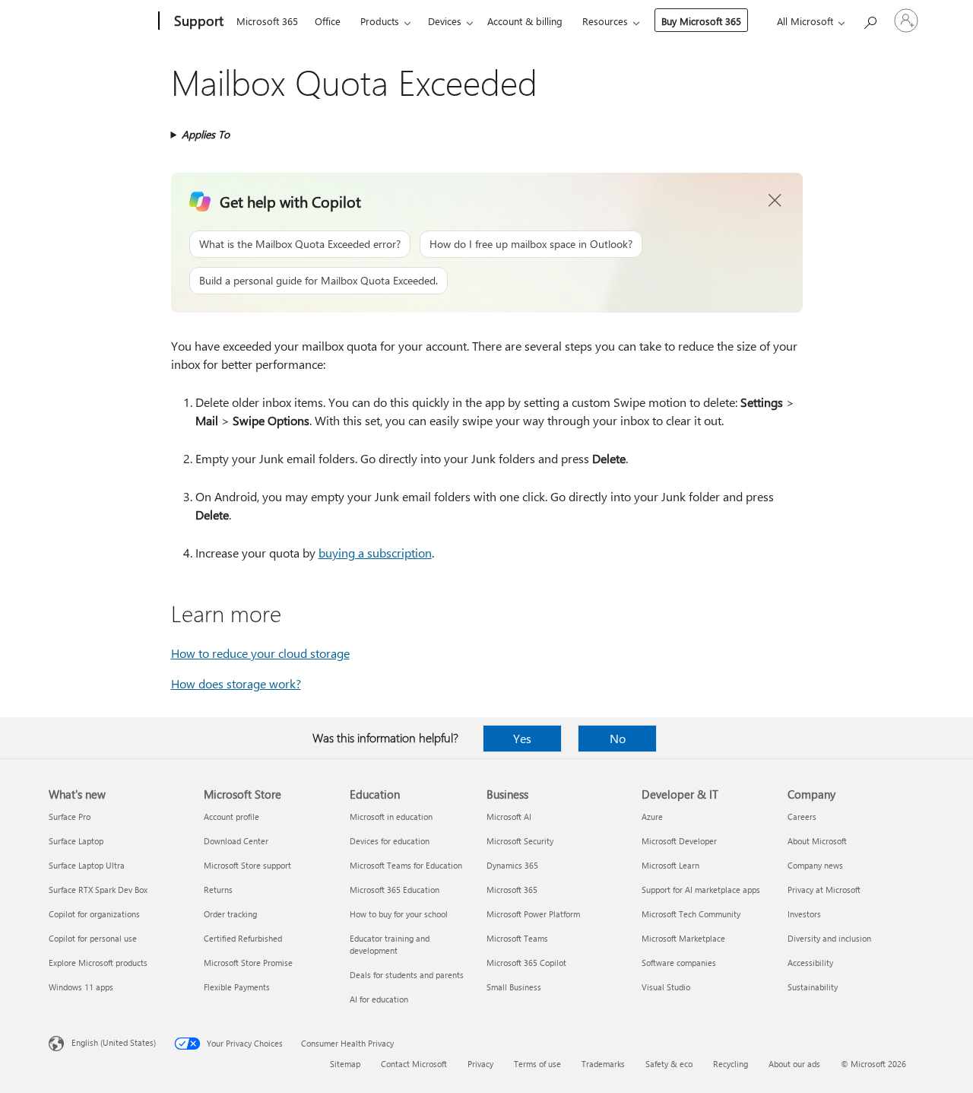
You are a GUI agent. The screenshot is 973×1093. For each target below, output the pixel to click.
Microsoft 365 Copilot (526, 962)
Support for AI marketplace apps (701, 889)
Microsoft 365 (267, 20)
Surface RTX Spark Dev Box (98, 889)
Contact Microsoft (414, 1063)
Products (379, 20)
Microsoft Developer (679, 841)
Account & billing (525, 20)
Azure (652, 816)
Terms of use (537, 1063)
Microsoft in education (391, 816)
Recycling (730, 1063)
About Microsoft (817, 841)
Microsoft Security (519, 841)
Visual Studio (666, 987)
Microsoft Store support (247, 865)
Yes (522, 738)
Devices (444, 20)
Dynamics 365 (512, 865)
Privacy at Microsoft (824, 889)
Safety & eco (669, 1063)
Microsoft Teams (517, 938)
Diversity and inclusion (829, 938)
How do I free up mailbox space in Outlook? (530, 244)
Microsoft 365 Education (394, 889)
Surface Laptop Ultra (87, 865)
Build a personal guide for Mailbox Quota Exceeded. (318, 280)
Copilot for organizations (94, 914)
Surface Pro (69, 816)
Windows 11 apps (81, 987)
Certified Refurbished (243, 938)
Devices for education (389, 841)
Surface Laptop (76, 841)
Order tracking (230, 914)
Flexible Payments (237, 987)
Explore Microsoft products (98, 962)
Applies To (206, 134)
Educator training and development (389, 944)
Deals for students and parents (407, 974)
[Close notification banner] (775, 201)
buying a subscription (375, 553)
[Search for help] (869, 19)
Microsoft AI (508, 816)
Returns (218, 889)
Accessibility (810, 962)
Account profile (231, 816)
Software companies (679, 962)
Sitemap (345, 1063)
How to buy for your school (399, 914)
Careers (802, 816)
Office (328, 20)
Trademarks (603, 1063)
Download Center (236, 841)
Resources (605, 20)
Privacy (480, 1063)
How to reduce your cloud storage (260, 653)
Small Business (513, 987)
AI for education (379, 999)
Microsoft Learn (670, 865)
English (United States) (113, 1042)
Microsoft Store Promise (248, 962)
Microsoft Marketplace (683, 938)
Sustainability (813, 987)
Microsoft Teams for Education (406, 865)
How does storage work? (236, 683)
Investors (804, 914)
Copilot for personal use (93, 938)
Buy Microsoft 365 (701, 20)
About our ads (794, 1063)
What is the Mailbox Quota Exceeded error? (300, 244)
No (618, 738)
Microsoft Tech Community (691, 914)
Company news (815, 865)
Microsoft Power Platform (533, 914)
